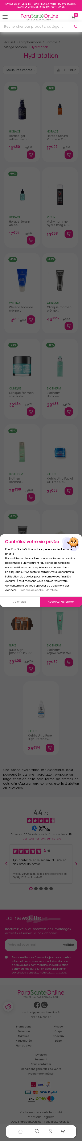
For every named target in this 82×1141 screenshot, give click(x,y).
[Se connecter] (51, 1131)
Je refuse (52, 590)
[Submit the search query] (76, 26)
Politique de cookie (32, 590)
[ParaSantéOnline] (40, 17)
